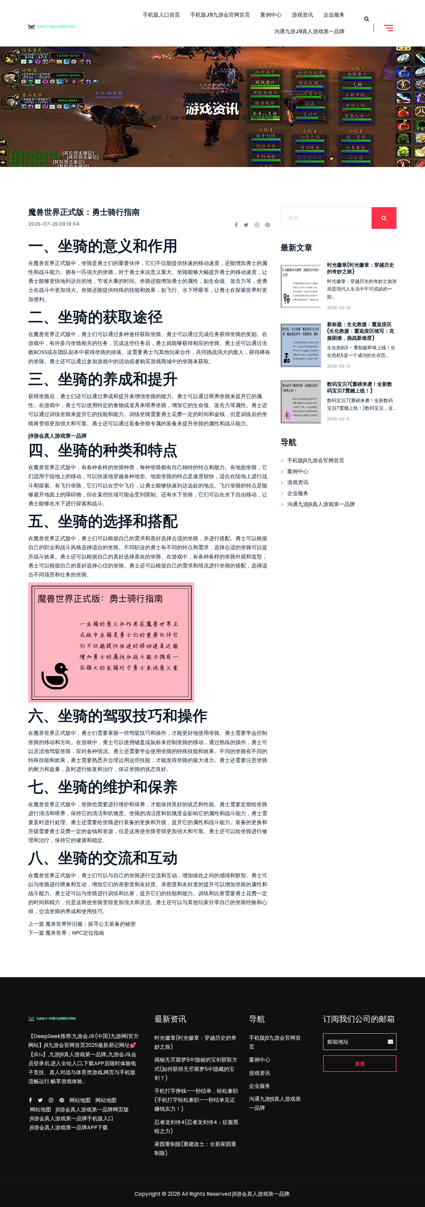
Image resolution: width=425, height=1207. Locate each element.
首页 (156, 118)
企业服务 (334, 15)
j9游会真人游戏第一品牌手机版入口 (72, 1118)
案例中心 (271, 15)
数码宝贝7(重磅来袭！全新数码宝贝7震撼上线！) (359, 387)
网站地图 (80, 1100)
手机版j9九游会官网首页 (220, 15)
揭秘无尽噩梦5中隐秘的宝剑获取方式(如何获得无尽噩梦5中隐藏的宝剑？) (195, 1068)
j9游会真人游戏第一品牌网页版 (92, 1109)
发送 (360, 1063)
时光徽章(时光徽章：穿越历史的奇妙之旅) (360, 268)
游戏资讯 (302, 15)
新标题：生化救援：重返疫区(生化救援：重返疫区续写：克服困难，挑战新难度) (360, 331)
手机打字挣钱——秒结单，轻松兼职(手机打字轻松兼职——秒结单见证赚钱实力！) (196, 1100)
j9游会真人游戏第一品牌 (261, 1194)
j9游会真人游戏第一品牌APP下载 (69, 1127)
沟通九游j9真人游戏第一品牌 (309, 31)
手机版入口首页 (161, 15)
